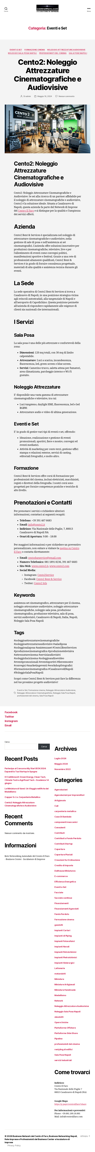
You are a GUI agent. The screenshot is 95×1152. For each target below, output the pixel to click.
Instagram (11, 721)
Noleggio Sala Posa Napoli (22, 53)
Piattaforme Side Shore (66, 1033)
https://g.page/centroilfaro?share (70, 1104)
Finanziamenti (61, 903)
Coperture (59, 849)
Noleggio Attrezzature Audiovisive (66, 50)
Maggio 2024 (61, 764)
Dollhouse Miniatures (65, 871)
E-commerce (61, 876)
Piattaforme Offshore (65, 1028)
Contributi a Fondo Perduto (67, 838)
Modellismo (60, 995)
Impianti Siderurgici (64, 963)
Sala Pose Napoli (78, 53)
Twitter (9, 716)
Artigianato (60, 800)
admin (28, 96)
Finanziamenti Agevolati (66, 909)
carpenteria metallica (65, 811)
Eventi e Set (16, 50)
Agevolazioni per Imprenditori (69, 795)
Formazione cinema (34, 50)
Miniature (59, 979)
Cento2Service (46, 575)
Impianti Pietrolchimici (65, 957)
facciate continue (63, 898)
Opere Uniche (61, 1022)
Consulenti (59, 827)
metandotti (60, 973)
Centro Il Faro (26, 210)
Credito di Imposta (63, 865)
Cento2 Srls (40, 583)
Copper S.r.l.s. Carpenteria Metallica (22, 797)
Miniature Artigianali (64, 984)
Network (58, 1001)
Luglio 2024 (60, 758)
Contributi (59, 833)
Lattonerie (59, 968)
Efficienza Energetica (65, 881)
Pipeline (58, 1038)
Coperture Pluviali (63, 854)
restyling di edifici (63, 1049)
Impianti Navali (61, 946)
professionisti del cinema (53, 53)
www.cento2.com (59, 566)
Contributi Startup (63, 844)
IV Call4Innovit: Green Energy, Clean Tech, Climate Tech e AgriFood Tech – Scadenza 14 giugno (27, 780)
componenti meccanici (66, 822)
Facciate (58, 892)
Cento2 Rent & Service (49, 579)
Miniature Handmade (65, 990)
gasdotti (58, 925)
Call (56, 806)
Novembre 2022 (62, 769)
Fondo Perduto (61, 914)
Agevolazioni (61, 789)
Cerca (7, 742)
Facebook (11, 712)
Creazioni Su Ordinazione (67, 860)
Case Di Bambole (62, 816)
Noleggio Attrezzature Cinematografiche (34, 693)
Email (8, 725)
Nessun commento (66, 96)
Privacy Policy (14, 1145)
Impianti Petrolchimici (65, 952)
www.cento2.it (40, 566)
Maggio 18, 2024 (44, 96)
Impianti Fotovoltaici (64, 941)
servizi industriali (63, 1060)
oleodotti (58, 1017)
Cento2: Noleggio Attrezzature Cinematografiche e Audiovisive (47, 75)
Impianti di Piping (63, 936)
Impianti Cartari (62, 930)
